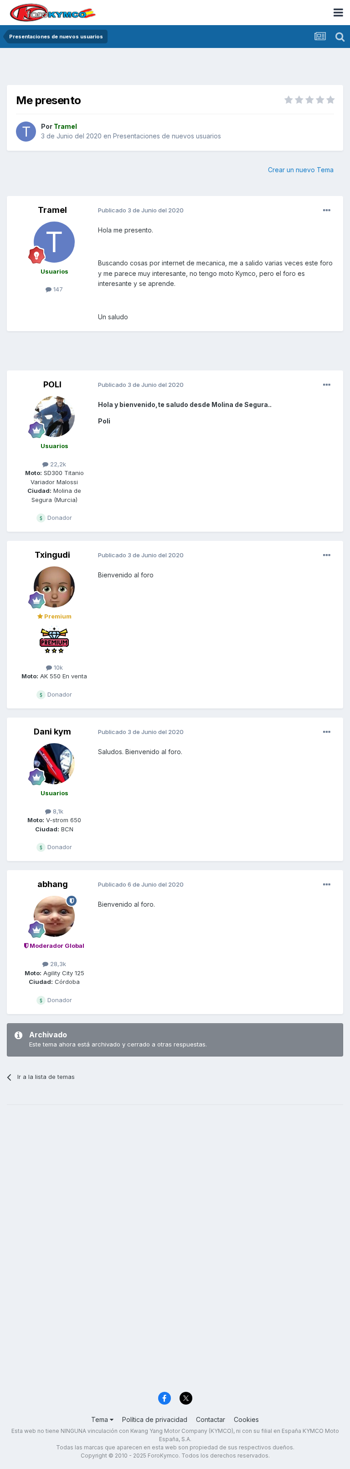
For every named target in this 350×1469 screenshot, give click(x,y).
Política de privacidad (154, 1419)
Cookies (246, 1419)
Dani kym (52, 731)
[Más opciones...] (327, 210)
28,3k (57, 963)
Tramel (52, 210)
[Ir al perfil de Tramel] (26, 132)
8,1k (57, 811)
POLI (52, 384)
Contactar (210, 1419)
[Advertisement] (175, 68)
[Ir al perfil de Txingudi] (54, 587)
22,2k (57, 464)
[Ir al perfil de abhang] (54, 916)
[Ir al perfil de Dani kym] (54, 763)
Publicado (141, 210)
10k (57, 667)
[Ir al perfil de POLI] (54, 416)
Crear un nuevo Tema (301, 170)
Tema (100, 1419)
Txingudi (52, 555)
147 (57, 289)
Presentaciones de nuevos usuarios (167, 136)
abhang (52, 884)
